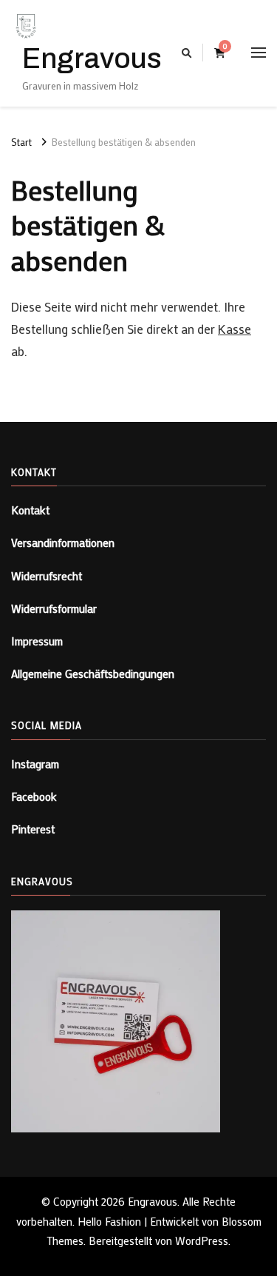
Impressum (37, 641)
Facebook (34, 796)
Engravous (92, 59)
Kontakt (30, 510)
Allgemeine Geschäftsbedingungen (92, 673)
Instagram (35, 763)
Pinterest (33, 829)
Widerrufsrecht (46, 575)
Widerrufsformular (54, 608)
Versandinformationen (62, 542)
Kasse (234, 328)
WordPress (201, 1240)
